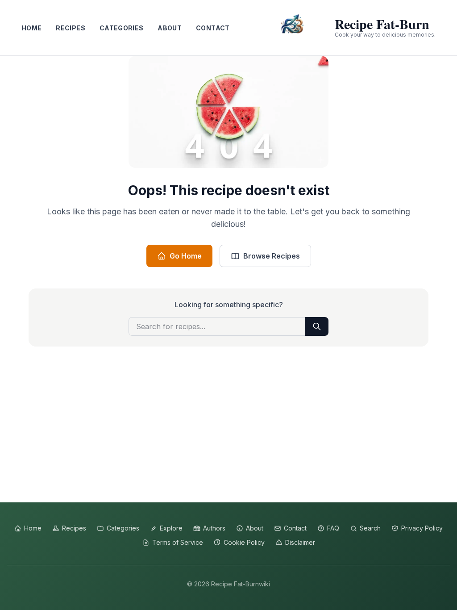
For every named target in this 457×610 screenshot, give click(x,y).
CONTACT (212, 28)
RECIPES (70, 28)
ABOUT (170, 28)
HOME (31, 28)
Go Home (186, 255)
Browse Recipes (271, 255)
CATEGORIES (122, 28)
